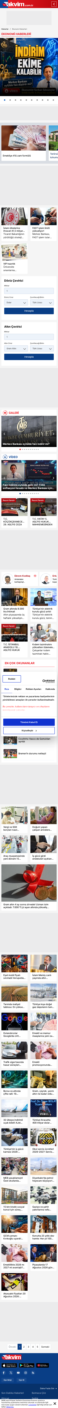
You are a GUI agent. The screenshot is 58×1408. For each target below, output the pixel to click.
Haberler (5, 29)
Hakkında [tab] (50, 689)
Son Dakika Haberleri (12, 1392)
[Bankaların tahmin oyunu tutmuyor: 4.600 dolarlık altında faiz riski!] (10, 100)
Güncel (5, 1398)
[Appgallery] (42, 1365)
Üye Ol (21, 1380)
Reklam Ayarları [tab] (33, 689)
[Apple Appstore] (9, 1365)
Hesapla (29, 310)
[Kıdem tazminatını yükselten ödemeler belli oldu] (43, 633)
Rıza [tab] (7, 689)
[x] (11, 1372)
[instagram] (25, 1372)
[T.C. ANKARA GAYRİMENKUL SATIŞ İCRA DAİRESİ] (42, 100)
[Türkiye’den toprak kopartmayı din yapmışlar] (46, 579)
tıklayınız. (10, 1407)
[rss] (33, 1372)
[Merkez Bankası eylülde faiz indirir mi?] (29, 431)
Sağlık (35, 1398)
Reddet (11, 679)
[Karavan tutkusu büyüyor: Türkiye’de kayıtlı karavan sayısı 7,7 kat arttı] (15, 100)
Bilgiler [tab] (18, 689)
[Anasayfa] (54, 4)
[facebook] (3, 1372)
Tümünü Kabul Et (29, 722)
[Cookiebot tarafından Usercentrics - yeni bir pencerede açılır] (42, 681)
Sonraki (45, 1346)
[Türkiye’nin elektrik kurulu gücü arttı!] (43, 597)
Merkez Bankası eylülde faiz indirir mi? (26, 443)
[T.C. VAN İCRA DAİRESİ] (48, 100)
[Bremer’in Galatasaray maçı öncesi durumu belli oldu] (10, 753)
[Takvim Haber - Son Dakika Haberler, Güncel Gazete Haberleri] (16, 4)
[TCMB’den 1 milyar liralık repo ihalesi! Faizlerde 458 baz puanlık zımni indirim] (26, 100)
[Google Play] (26, 1365)
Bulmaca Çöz (39, 1392)
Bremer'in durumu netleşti (32, 753)
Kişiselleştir (27, 730)
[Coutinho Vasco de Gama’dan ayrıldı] (10, 740)
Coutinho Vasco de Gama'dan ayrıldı (34, 740)
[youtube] (18, 1372)
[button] (3, 68)
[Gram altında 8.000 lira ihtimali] (14, 597)
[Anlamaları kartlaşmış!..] (8, 579)
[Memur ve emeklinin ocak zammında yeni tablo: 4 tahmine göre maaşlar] (21, 100)
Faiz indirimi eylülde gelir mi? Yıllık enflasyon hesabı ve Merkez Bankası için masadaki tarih (27, 486)
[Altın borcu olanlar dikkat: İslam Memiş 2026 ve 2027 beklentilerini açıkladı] (37, 100)
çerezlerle (32, 1405)
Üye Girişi (8, 1380)
